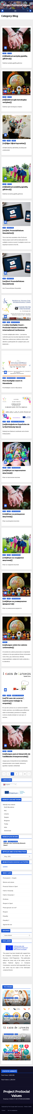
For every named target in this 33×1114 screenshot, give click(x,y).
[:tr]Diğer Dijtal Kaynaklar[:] (14, 143)
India (5, 827)
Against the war (7, 924)
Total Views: (5, 1075)
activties (5, 866)
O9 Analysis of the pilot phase (15, 1019)
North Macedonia (16, 467)
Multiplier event (15, 322)
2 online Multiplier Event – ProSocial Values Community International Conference (14, 327)
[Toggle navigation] (15, 11)
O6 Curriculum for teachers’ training (12, 1055)
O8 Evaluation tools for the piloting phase (14, 1037)
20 (25, 774)
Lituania (6, 814)
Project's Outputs (8, 997)
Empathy (5, 916)
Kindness (5, 899)
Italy (5, 810)
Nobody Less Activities (18, 695)
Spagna (6, 817)
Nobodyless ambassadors (18, 421)
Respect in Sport (8, 903)
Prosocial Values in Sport (10, 886)
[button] (27, 10)
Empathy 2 (6, 920)
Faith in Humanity (8, 890)
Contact (3, 1110)
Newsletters (10, 227)
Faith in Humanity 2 (8, 895)
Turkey (13, 140)
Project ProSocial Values (16, 5)
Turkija (6, 824)
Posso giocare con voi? (9, 907)
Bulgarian (7, 820)
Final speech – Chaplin (9, 878)
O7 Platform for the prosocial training (13, 1001)
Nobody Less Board (12, 841)
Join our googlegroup (12, 1110)
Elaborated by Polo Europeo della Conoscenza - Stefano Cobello (16, 1106)
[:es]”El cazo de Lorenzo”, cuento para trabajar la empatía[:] (13, 700)
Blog (4, 140)
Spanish (9, 695)
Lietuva (9, 53)
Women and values (8, 882)
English (7, 784)
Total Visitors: (5, 1079)
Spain (8, 322)
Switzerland (7, 830)
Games (4, 53)
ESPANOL (5, 642)
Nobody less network (9, 804)
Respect (5, 912)
